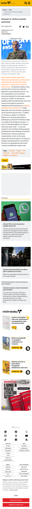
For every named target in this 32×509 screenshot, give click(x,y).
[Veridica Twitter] (26, 432)
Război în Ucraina (10, 155)
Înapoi (4, 160)
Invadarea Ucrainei (24, 450)
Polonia (6, 153)
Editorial (8, 467)
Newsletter (8, 450)
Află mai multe (14, 490)
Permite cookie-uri (16, 505)
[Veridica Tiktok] (5, 439)
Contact (8, 446)
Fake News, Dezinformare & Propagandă (24, 469)
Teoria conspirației (24, 473)
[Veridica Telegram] (16, 439)
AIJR (8, 455)
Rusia (19, 151)
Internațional (24, 448)
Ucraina (12, 151)
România (24, 446)
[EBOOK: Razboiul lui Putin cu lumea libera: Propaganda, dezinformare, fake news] (16, 366)
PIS (24, 151)
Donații (8, 453)
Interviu (8, 469)
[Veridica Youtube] (26, 435)
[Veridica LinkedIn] (5, 432)
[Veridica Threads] (16, 435)
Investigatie (8, 476)
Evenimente (8, 448)
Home (5, 10)
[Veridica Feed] (26, 439)
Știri (10, 10)
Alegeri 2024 (8, 471)
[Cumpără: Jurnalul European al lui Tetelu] (16, 395)
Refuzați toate (16, 500)
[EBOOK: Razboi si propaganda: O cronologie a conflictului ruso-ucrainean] (16, 343)
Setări (16, 495)
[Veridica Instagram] (5, 435)
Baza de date (24, 476)
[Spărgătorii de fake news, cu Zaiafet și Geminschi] (16, 167)
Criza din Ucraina (18, 153)
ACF (8, 474)
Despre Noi (8, 443)
